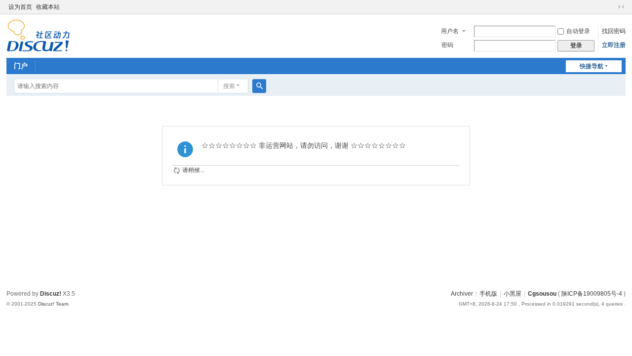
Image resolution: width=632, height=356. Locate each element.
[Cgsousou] (38, 35)
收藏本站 (48, 6)
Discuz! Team (53, 304)
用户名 (450, 31)
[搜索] (259, 86)
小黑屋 (512, 293)
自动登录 (578, 31)
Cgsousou (542, 293)
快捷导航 (591, 66)
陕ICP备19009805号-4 (591, 293)
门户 (21, 66)
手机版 (488, 293)
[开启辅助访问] (611, 6)
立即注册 (614, 45)
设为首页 (20, 6)
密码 (447, 45)
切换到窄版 (621, 6)
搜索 (229, 86)
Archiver (462, 293)
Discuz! (50, 293)
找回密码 (614, 31)
